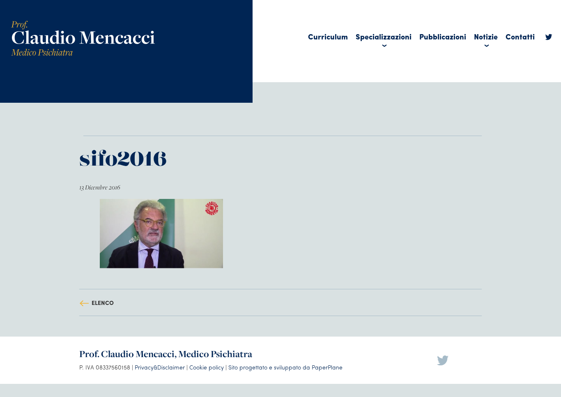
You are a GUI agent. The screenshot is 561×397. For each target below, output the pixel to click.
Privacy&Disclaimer (160, 367)
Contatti (520, 36)
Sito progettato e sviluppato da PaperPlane (285, 367)
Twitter (549, 39)
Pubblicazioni (442, 36)
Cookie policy (206, 367)
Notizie (486, 36)
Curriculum (328, 36)
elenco (103, 302)
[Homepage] (83, 23)
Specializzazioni (384, 36)
